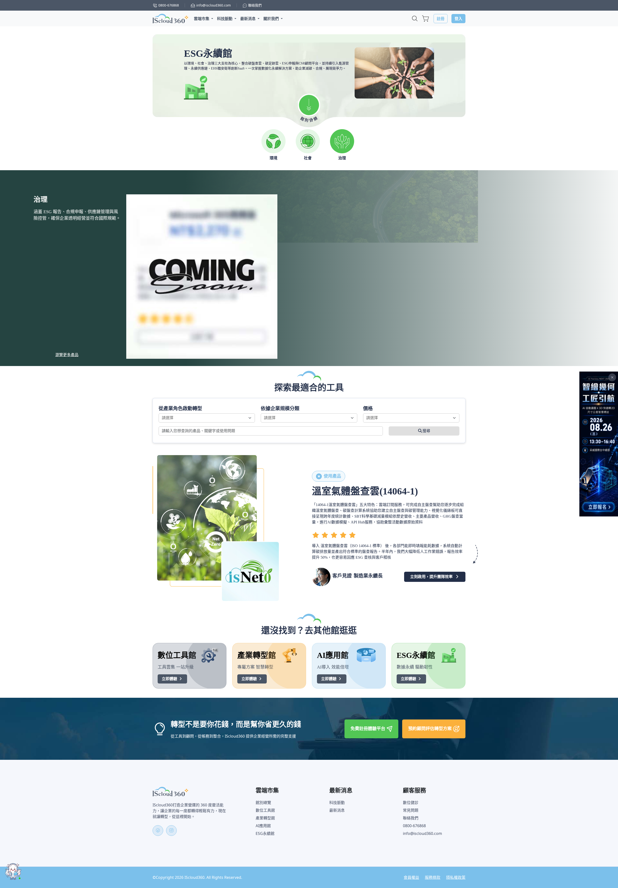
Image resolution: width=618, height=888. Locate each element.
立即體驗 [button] (170, 679)
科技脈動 (337, 802)
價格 (368, 408)
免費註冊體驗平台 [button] (368, 728)
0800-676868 (414, 825)
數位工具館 (265, 810)
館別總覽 (263, 802)
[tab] (273, 145)
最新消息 (337, 810)
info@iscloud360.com (422, 833)
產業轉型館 (265, 818)
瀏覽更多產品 (66, 355)
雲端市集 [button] (202, 18)
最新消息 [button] (248, 18)
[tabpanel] (309, 268)
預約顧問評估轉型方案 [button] (430, 728)
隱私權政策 (455, 877)
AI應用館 (263, 825)
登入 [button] (458, 18)
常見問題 (410, 810)
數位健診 (410, 802)
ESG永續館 (265, 833)
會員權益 (411, 877)
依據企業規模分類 (280, 408)
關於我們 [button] (271, 18)
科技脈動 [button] (225, 18)
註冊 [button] (440, 18)
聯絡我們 (410, 818)
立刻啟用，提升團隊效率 (431, 577)
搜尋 (426, 431)
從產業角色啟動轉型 (180, 408)
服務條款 (432, 877)
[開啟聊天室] (13, 871)
